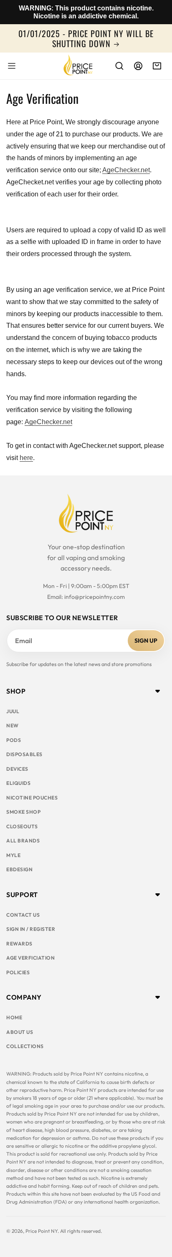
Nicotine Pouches (32, 797)
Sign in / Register (30, 929)
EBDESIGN (19, 869)
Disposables (24, 754)
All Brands (23, 840)
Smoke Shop (23, 812)
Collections (25, 1046)
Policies (18, 972)
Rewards (19, 943)
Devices (17, 769)
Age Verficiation (30, 958)
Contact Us (23, 915)
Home (14, 1017)
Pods (13, 740)
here (26, 457)
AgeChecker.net (126, 169)
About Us (19, 1032)
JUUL (12, 711)
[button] (12, 66)
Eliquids (18, 783)
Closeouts (22, 826)
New (12, 725)
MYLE (13, 855)
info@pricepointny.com (94, 597)
